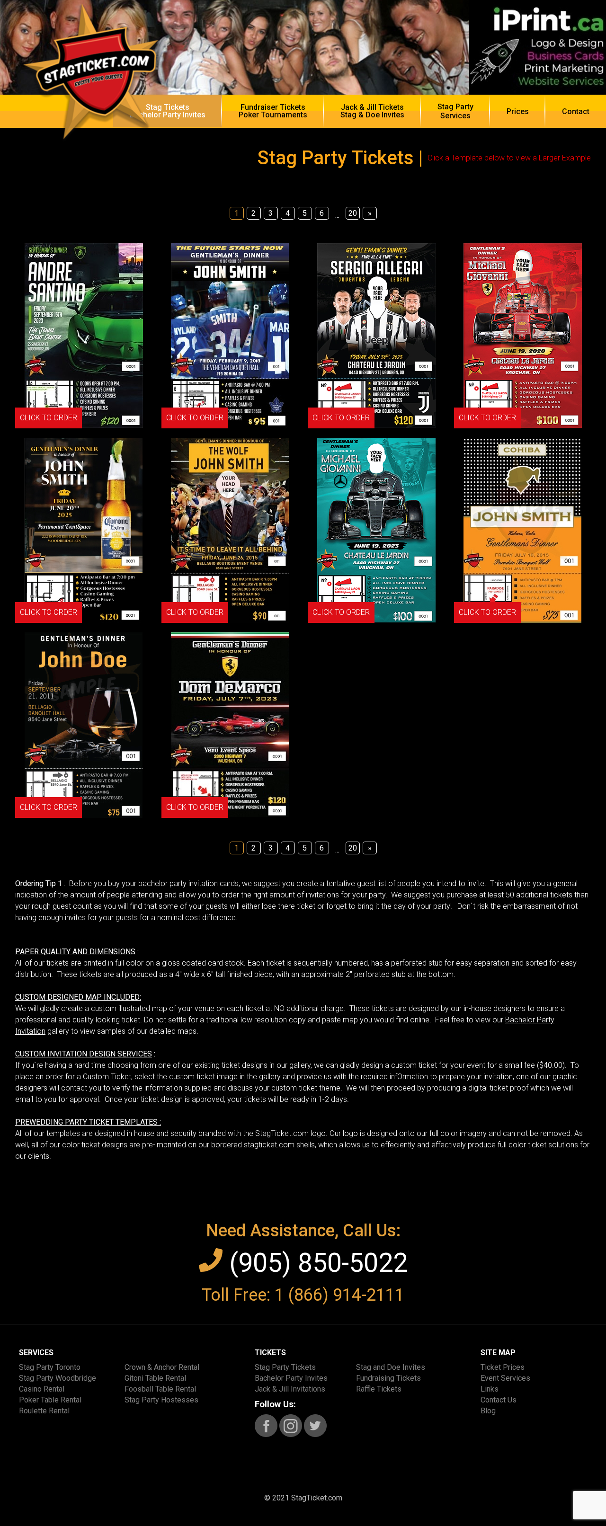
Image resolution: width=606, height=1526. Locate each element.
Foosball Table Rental (160, 1388)
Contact (575, 111)
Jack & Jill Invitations (290, 1388)
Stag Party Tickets (285, 1367)
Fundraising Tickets (388, 1378)
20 (352, 213)
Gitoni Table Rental (155, 1378)
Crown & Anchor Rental (162, 1367)
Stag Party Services (455, 111)
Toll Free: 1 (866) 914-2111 (303, 1295)
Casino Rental (41, 1388)
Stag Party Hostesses (161, 1399)
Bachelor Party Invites (291, 1378)
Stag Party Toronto (49, 1367)
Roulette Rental (44, 1410)
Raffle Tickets (378, 1388)
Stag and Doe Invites (390, 1367)
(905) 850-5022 (315, 1263)
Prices (518, 111)
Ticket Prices (503, 1367)
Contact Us (499, 1399)
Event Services (505, 1378)
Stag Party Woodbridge (57, 1378)
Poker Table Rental (50, 1399)
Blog (488, 1410)
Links (490, 1388)
